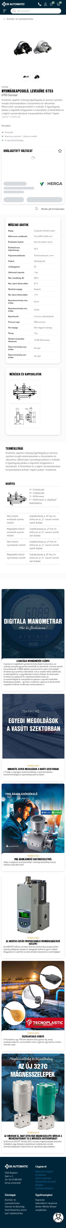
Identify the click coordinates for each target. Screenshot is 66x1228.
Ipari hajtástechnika (14, 1213)
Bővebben (6, 125)
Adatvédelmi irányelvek (46, 1203)
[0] (51, 4)
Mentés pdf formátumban (52, 209)
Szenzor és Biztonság (14, 1206)
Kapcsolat (40, 1200)
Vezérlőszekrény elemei (16, 1210)
